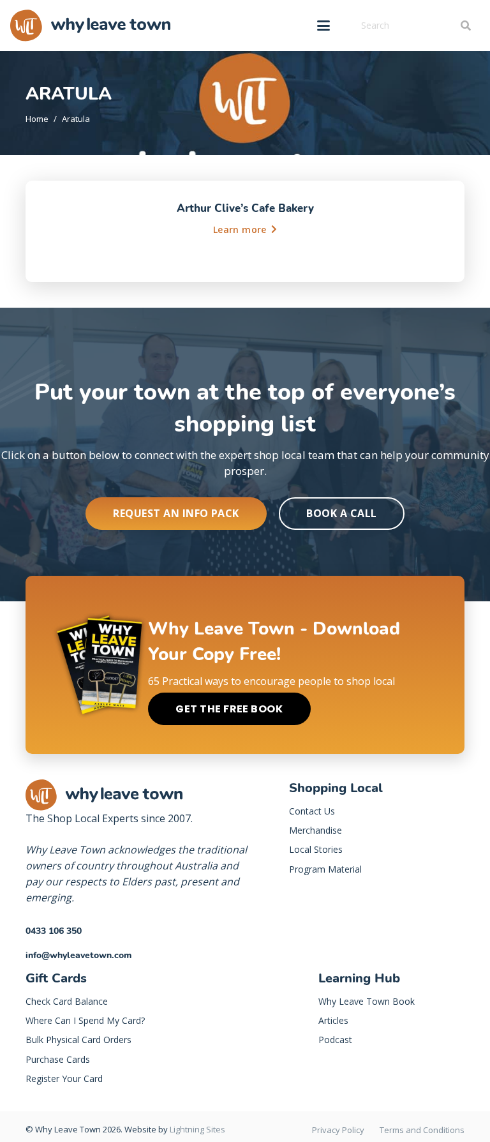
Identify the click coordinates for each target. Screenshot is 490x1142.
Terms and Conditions (422, 1130)
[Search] (465, 25)
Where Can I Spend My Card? (85, 1020)
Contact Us (312, 811)
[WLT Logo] (90, 25)
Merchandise (315, 830)
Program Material (325, 869)
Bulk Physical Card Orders (78, 1039)
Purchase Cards (58, 1059)
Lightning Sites (197, 1129)
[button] (323, 25)
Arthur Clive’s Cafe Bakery (245, 208)
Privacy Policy (338, 1130)
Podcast (335, 1039)
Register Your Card (64, 1078)
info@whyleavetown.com (78, 955)
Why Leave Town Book (366, 1001)
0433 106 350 (54, 931)
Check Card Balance (67, 1001)
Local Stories (316, 849)
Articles (333, 1020)
